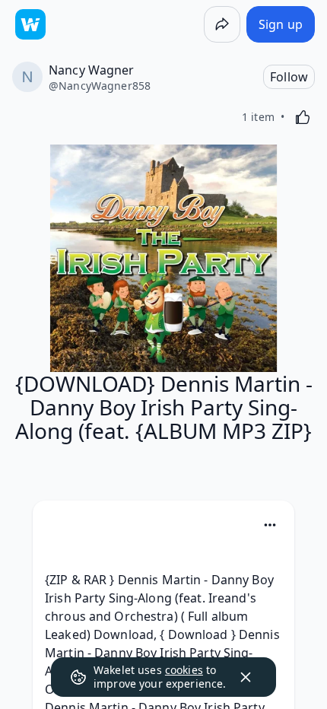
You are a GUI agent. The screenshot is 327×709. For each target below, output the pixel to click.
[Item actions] (270, 525)
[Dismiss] (245, 677)
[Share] (222, 24)
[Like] (302, 117)
